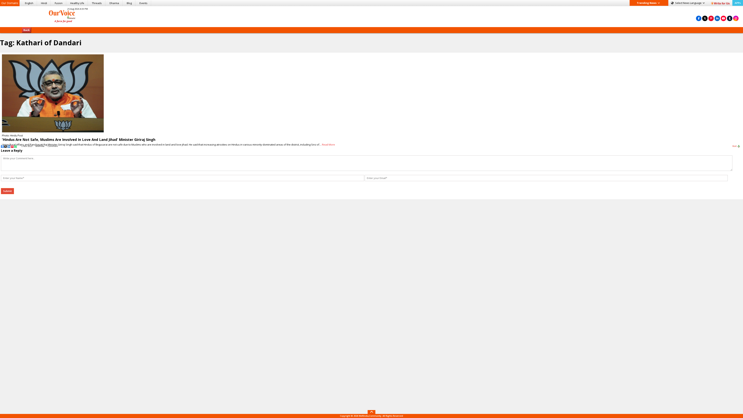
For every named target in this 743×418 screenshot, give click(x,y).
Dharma (114, 3)
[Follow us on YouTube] (723, 18)
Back (26, 30)
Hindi (44, 3)
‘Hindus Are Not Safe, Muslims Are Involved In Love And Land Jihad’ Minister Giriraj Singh (78, 139)
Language (688, 3)
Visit (734, 146)
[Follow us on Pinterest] (711, 18)
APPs (738, 3)
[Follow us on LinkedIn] (717, 18)
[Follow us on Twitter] (705, 18)
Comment (53, 146)
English (29, 3)
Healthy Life (77, 3)
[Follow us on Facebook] (698, 18)
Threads (97, 3)
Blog (129, 3)
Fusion (58, 3)
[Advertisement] (371, 16)
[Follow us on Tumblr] (729, 18)
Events (143, 3)
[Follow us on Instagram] (736, 18)
